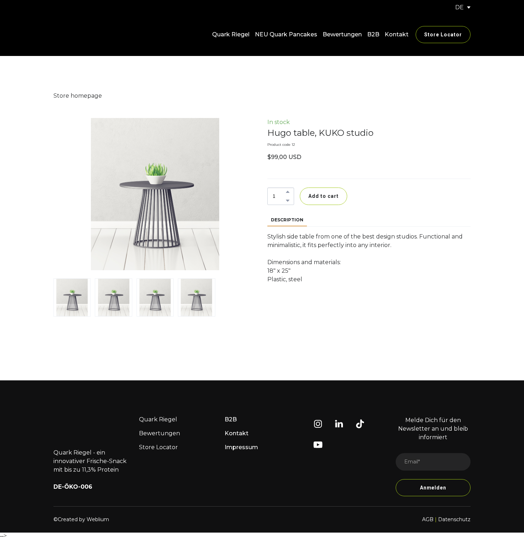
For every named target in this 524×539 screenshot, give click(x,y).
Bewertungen (342, 34)
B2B (373, 34)
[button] (443, 34)
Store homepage (77, 95)
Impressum (241, 447)
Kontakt (397, 34)
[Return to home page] (88, 34)
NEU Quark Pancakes (286, 34)
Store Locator (158, 447)
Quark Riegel (231, 34)
